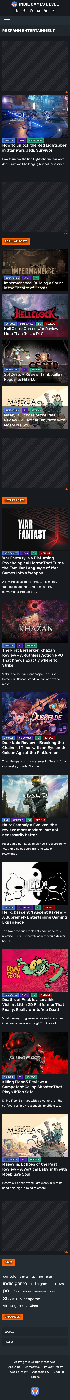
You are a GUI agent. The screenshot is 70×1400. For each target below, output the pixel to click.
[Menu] (6, 20)
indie (49, 1276)
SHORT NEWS (36, 140)
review (53, 1291)
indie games (41, 1283)
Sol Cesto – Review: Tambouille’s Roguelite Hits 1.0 (33, 377)
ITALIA (9, 1342)
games (24, 1276)
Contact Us (32, 1367)
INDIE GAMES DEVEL (39, 4)
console (9, 1276)
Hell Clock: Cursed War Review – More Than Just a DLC (33, 331)
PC (35, 278)
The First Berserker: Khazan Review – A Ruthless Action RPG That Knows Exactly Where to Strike (32, 658)
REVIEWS (50, 324)
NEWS (21, 140)
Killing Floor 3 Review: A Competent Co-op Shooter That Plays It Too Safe (32, 1086)
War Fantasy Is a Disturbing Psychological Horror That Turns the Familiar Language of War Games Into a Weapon (33, 565)
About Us (14, 1367)
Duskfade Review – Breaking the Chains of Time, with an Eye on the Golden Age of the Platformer (35, 747)
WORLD (10, 1331)
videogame (30, 1299)
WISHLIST (45, 553)
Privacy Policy (53, 1367)
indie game (15, 1283)
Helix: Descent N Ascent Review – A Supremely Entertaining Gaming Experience (34, 917)
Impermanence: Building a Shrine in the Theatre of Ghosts (34, 285)
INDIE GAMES (12, 278)
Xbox (34, 1306)
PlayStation (21, 1291)
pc (6, 1291)
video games (15, 1305)
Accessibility (40, 1372)
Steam (10, 1298)
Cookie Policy (19, 1372)
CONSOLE (8, 140)
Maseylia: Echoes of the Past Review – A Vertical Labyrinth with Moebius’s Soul (34, 420)
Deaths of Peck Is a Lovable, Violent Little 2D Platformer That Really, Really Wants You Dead (33, 1004)
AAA (6, 820)
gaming (37, 1276)
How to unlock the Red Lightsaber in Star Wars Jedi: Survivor (34, 148)
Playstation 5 (40, 1292)
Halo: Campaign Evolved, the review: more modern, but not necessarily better (30, 829)
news (60, 1283)
